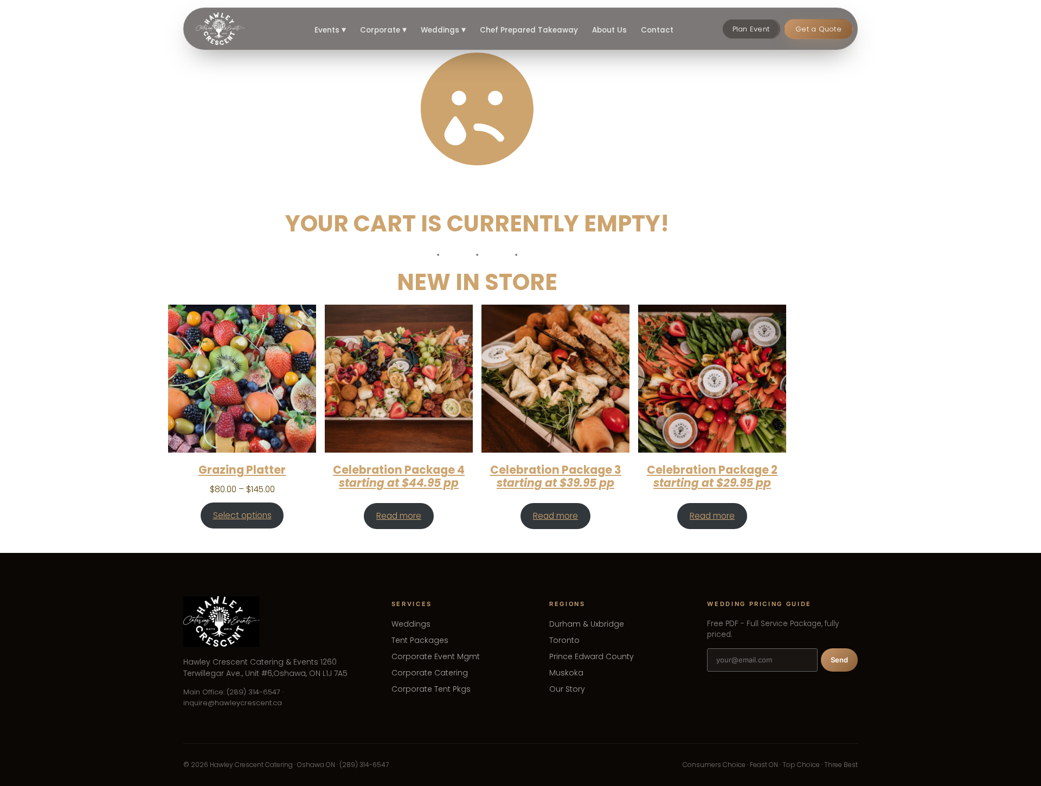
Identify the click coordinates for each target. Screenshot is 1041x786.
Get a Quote (818, 29)
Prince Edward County (591, 656)
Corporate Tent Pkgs (431, 689)
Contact (657, 30)
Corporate (383, 30)
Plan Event (751, 29)
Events (330, 30)
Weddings (443, 30)
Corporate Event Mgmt (435, 656)
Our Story (567, 689)
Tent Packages (419, 640)
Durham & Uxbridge (586, 624)
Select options (242, 515)
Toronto (564, 640)
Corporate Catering (429, 672)
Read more (398, 515)
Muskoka (566, 672)
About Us (609, 30)
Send (839, 659)
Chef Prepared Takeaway (529, 30)
